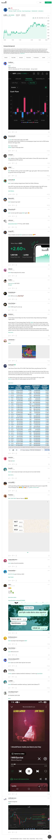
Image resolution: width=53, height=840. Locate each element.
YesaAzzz (10, 494)
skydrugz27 (11, 364)
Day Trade (19, 11)
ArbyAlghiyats (11, 292)
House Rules (32, 838)
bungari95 (10, 231)
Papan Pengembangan (26, 11)
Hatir (9, 584)
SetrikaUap (11, 670)
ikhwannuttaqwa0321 (13, 659)
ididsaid (10, 269)
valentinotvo (11, 339)
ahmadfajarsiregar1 (13, 691)
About (20, 838)
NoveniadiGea (11, 570)
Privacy (41, 838)
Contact (24, 838)
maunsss (10, 457)
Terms (37, 838)
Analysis (21, 57)
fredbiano (10, 62)
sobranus (10, 220)
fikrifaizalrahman (12, 637)
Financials (28, 57)
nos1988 (10, 680)
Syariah (15, 11)
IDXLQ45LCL (40, 11)
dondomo (10, 314)
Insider (43, 57)
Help (28, 838)
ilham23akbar (11, 303)
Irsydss (10, 279)
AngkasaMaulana (12, 559)
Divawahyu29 (11, 136)
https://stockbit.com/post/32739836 (16, 600)
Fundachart (36, 57)
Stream (5, 57)
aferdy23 (10, 154)
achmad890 (11, 482)
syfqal (9, 167)
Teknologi (10, 11)
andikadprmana (12, 798)
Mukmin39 (11, 198)
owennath (10, 179)
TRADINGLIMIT (34, 11)
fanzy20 (10, 468)
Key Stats (13, 57)
